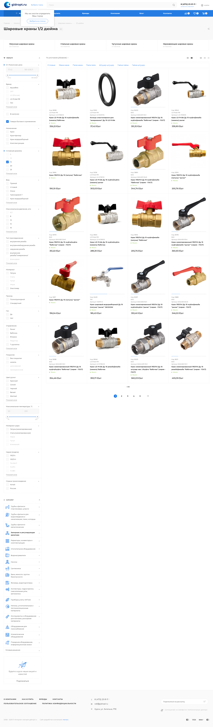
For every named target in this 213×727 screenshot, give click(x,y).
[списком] (204, 58)
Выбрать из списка (37, 21)
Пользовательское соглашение (20, 703)
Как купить (28, 699)
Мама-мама (64, 65)
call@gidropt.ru (101, 704)
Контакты (58, 699)
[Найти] (174, 5)
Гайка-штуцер (138, 65)
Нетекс (66, 720)
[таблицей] (208, 58)
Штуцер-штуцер (106, 65)
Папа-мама (78, 65)
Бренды (43, 699)
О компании (10, 699)
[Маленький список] (187, 58)
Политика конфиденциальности (59, 703)
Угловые (51, 65)
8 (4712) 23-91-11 (188, 4)
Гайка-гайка (123, 65)
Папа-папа (91, 65)
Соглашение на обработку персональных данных (186, 710)
